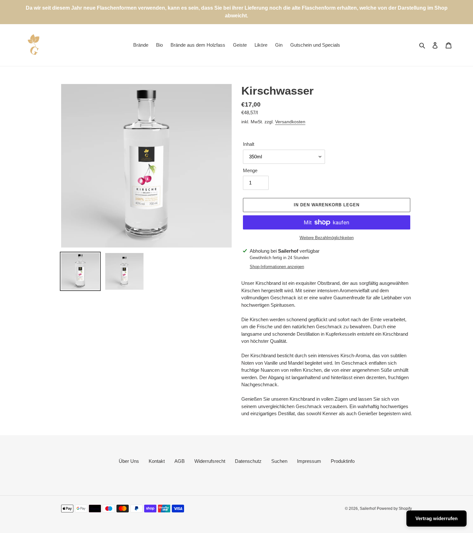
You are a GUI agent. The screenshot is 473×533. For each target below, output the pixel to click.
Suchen (279, 461)
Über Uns (129, 461)
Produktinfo (343, 461)
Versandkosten (290, 121)
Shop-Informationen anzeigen (277, 266)
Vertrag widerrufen (436, 518)
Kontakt (157, 461)
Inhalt (248, 144)
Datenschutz (248, 461)
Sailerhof (368, 508)
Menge (250, 170)
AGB (179, 461)
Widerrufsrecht (209, 461)
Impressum (309, 461)
